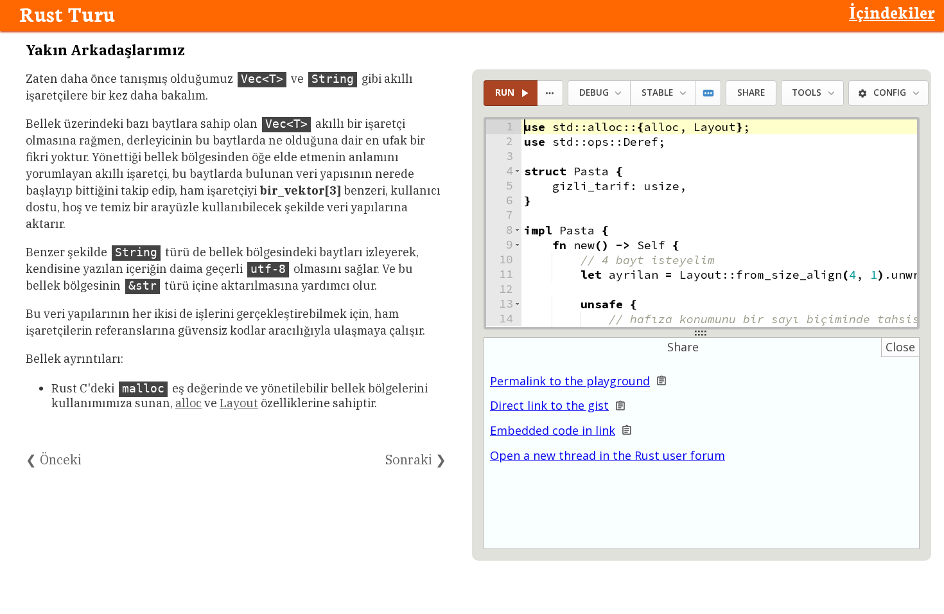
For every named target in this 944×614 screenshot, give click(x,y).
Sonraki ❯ (415, 459)
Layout (239, 403)
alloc (188, 403)
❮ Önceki (54, 459)
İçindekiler (892, 11)
